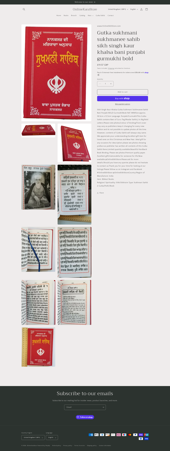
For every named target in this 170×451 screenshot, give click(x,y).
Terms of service (79, 445)
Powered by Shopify (43, 445)
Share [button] (101, 193)
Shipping (111, 68)
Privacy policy (67, 445)
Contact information (105, 445)
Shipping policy (92, 445)
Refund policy (56, 445)
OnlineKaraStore (32, 445)
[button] (23, 9)
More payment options (122, 104)
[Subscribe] (103, 407)
